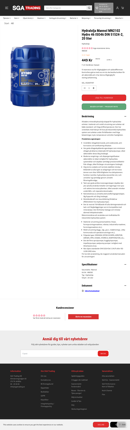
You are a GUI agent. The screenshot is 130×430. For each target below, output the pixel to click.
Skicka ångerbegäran (79, 409)
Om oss (43, 376)
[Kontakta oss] (103, 8)
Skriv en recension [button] (83, 316)
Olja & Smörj (27, 18)
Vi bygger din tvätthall (79, 380)
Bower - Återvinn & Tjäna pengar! (78, 391)
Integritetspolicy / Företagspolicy (47, 404)
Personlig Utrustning (102, 18)
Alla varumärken (108, 376)
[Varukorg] (122, 8)
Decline (101, 425)
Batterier (73, 18)
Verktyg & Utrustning (57, 18)
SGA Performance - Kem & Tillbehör (109, 385)
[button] (6, 8)
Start (6, 23)
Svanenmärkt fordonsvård (76, 385)
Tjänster (6, 18)
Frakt (84, 65)
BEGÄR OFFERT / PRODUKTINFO (104, 107)
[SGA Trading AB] (27, 8)
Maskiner (40, 18)
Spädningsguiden (77, 376)
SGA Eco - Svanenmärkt (110, 380)
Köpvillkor (44, 400)
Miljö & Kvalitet (76, 397)
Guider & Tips (76, 401)
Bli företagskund (47, 384)
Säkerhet (118, 18)
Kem (16, 18)
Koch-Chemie (107, 390)
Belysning (85, 18)
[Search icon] (89, 7)
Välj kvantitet (88, 83)
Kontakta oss (46, 380)
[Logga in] (117, 8)
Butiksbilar (45, 392)
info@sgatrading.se (17, 387)
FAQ (72, 405)
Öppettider (45, 388)
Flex (103, 394)
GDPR (43, 396)
